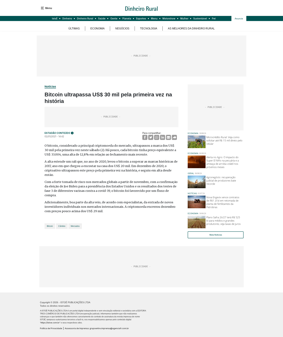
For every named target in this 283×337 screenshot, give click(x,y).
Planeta (126, 18)
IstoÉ (54, 18)
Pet (214, 18)
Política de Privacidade (51, 328)
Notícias (50, 86)
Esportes (141, 18)
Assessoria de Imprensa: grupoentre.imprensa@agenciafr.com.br (97, 328)
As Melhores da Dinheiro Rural (191, 28)
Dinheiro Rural (85, 18)
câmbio (61, 226)
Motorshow (168, 18)
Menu (154, 18)
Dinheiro (67, 18)
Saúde (101, 18)
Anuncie (239, 18)
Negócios (122, 28)
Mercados (75, 226)
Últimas (74, 28)
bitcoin (50, 226)
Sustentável (200, 18)
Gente (113, 18)
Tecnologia (148, 28)
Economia (97, 28)
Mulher (184, 18)
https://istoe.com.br (50, 322)
